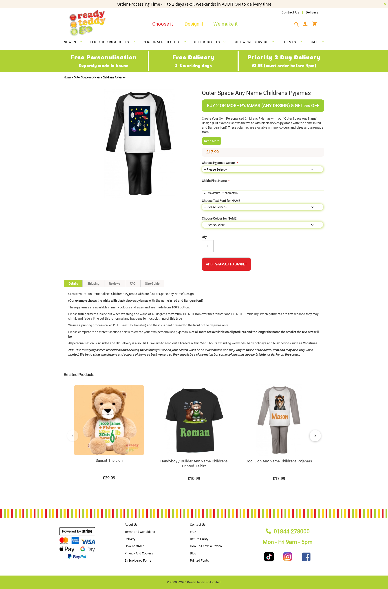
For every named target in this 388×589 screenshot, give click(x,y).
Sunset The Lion (109, 460)
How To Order (134, 546)
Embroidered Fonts (138, 560)
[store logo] (87, 23)
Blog (193, 553)
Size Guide (152, 283)
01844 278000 (292, 531)
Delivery (312, 12)
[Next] (315, 435)
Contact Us (290, 12)
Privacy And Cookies (139, 553)
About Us (131, 524)
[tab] (298, 24)
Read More (211, 141)
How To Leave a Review (206, 546)
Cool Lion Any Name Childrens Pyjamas (279, 461)
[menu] (194, 43)
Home (68, 77)
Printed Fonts (199, 560)
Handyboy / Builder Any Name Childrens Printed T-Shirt (194, 463)
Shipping (93, 283)
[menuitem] (73, 42)
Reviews (114, 283)
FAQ (133, 283)
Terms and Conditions (140, 532)
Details (73, 283)
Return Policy (199, 539)
